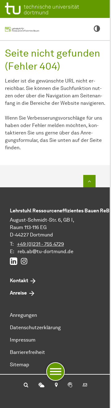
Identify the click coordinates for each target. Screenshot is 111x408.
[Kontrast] (97, 29)
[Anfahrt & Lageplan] (56, 385)
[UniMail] (84, 385)
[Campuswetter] (41, 385)
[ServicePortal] (70, 385)
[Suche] (26, 385)
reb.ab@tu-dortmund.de (45, 251)
